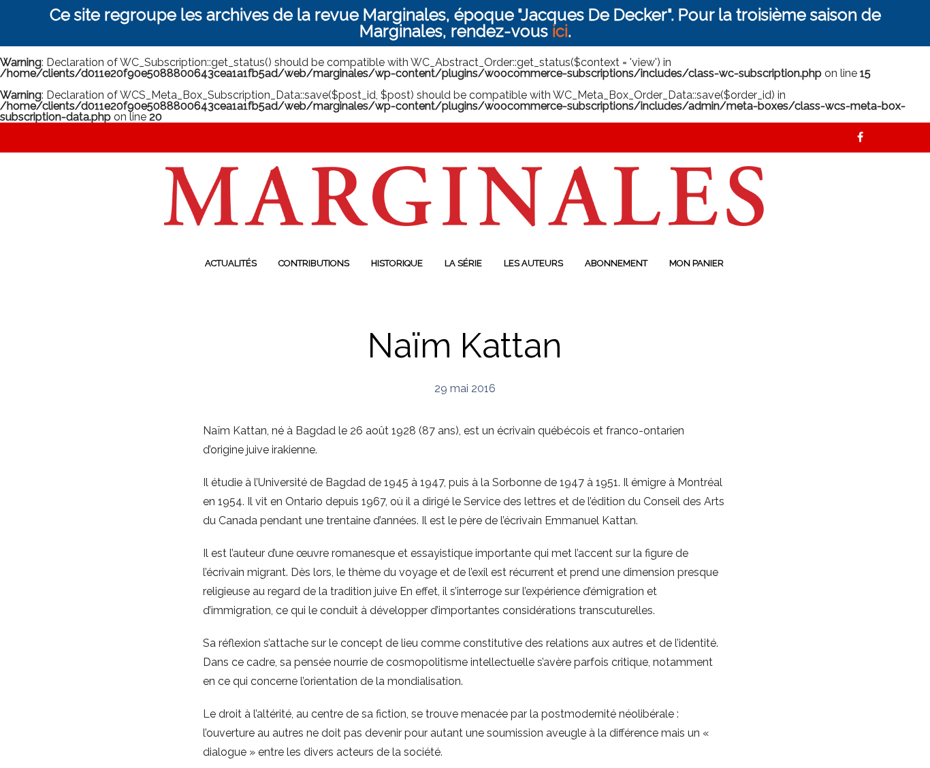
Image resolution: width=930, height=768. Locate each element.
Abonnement (616, 263)
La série (463, 263)
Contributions (313, 263)
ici (560, 31)
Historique (397, 263)
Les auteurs (533, 263)
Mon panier (696, 263)
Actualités (231, 263)
